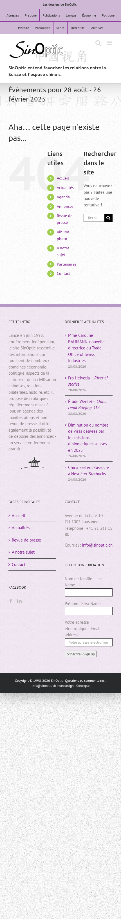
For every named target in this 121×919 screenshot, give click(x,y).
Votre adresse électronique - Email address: (82, 628)
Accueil (63, 178)
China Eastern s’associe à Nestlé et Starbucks (88, 470)
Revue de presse (26, 540)
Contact (63, 273)
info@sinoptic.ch (97, 545)
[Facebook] (10, 601)
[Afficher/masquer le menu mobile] (110, 43)
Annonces (65, 206)
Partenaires (66, 264)
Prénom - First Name (83, 603)
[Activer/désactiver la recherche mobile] (98, 43)
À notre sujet (23, 552)
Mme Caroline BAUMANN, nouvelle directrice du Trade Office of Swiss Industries (86, 348)
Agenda (63, 196)
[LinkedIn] (19, 601)
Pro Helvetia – (87, 381)
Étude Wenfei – (87, 405)
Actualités (65, 187)
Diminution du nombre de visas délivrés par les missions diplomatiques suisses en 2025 (88, 437)
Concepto (82, 685)
